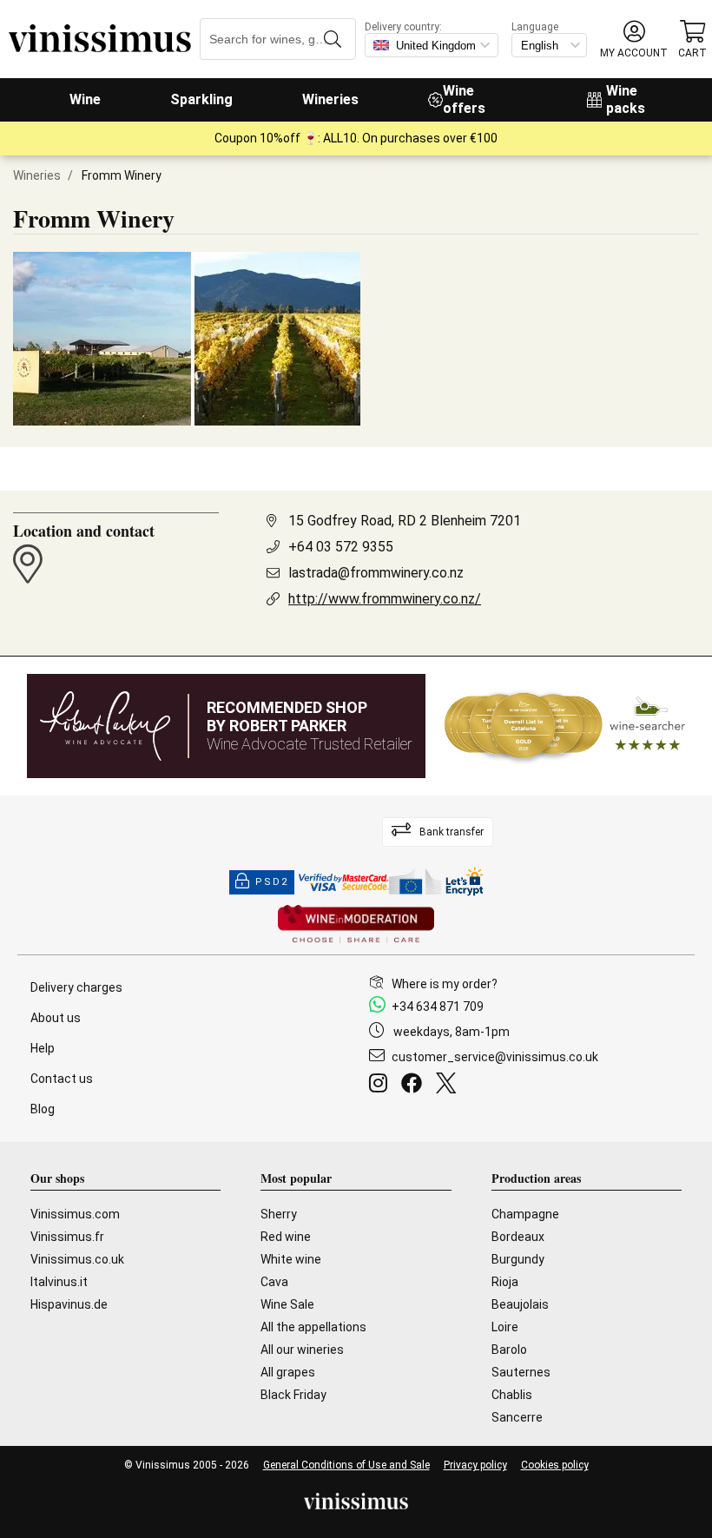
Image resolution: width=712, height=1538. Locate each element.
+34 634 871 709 (438, 1006)
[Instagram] (381, 1085)
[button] (634, 39)
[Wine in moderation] (356, 925)
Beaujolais (520, 1304)
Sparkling (201, 99)
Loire (504, 1327)
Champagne (525, 1214)
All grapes (287, 1372)
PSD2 (271, 882)
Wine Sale (287, 1304)
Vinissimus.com (75, 1214)
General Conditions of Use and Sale (346, 1465)
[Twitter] (449, 1085)
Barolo (509, 1349)
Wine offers (464, 99)
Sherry (278, 1214)
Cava (274, 1282)
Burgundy (517, 1259)
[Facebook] (415, 1085)
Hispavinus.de (69, 1304)
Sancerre (517, 1417)
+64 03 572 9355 (340, 546)
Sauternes (520, 1372)
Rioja (504, 1282)
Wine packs (625, 99)
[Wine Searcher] (565, 726)
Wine (85, 99)
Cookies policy (555, 1465)
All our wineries (302, 1349)
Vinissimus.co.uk (77, 1259)
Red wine (285, 1237)
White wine (290, 1259)
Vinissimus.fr (67, 1237)
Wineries (330, 99)
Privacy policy (475, 1465)
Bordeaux (517, 1237)
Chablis (511, 1395)
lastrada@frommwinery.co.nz (376, 572)
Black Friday (293, 1395)
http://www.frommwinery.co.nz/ (384, 599)
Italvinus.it (59, 1282)
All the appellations (313, 1327)
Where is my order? (445, 984)
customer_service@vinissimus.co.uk (495, 1057)
